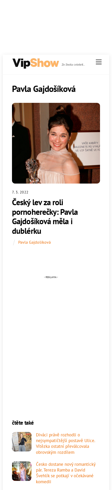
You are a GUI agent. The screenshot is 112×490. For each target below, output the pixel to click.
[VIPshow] (35, 67)
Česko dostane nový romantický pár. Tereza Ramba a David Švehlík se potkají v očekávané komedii (65, 473)
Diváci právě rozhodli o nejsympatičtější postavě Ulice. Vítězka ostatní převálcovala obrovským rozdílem (65, 443)
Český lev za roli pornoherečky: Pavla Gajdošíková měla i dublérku (45, 216)
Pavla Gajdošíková (34, 242)
